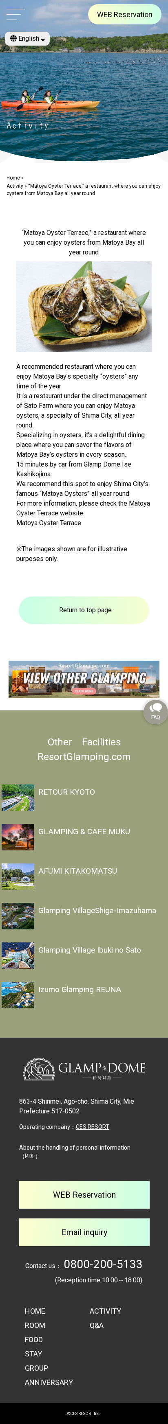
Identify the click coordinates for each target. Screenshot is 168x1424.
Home (13, 178)
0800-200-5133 (103, 1264)
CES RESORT (92, 1127)
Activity (15, 186)
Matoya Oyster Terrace (48, 523)
